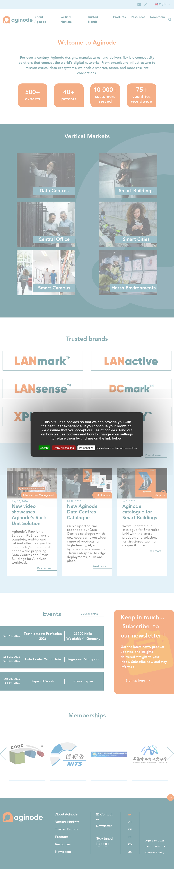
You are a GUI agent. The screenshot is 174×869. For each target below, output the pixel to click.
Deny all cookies (64, 447)
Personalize (86, 447)
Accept (44, 447)
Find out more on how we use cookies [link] (116, 447)
